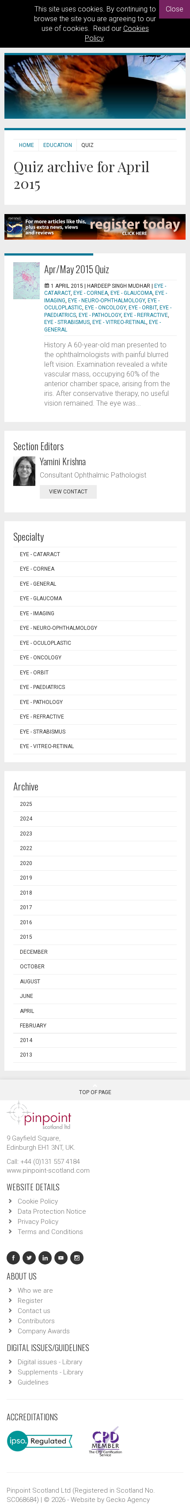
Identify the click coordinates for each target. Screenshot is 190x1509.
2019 (26, 878)
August (30, 981)
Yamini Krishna (63, 461)
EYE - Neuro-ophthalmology (106, 300)
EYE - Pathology (100, 315)
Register (30, 1301)
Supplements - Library (50, 1372)
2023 (26, 834)
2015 (26, 937)
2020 (26, 863)
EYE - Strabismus (67, 322)
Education (57, 145)
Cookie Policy (38, 1201)
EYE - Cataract (40, 554)
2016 (26, 922)
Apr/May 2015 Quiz (76, 269)
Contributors (36, 1321)
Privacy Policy (38, 1222)
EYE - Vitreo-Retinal (119, 322)
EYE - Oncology (105, 308)
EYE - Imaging (37, 613)
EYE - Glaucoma (131, 293)
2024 (26, 819)
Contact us (34, 1311)
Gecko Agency (128, 1500)
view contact (68, 492)
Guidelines (33, 1382)
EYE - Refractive (146, 315)
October (32, 966)
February (33, 1026)
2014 (26, 1040)
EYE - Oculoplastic (45, 643)
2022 (26, 848)
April (27, 1011)
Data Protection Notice (52, 1211)
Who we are (35, 1291)
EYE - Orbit (143, 308)
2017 (26, 907)
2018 (26, 893)
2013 (26, 1055)
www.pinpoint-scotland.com (48, 1170)
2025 (26, 804)
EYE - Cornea (90, 293)
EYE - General (38, 584)
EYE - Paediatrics (42, 687)
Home (26, 145)
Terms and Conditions (50, 1232)
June (26, 996)
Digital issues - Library (50, 1362)
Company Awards (44, 1331)
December (34, 952)
